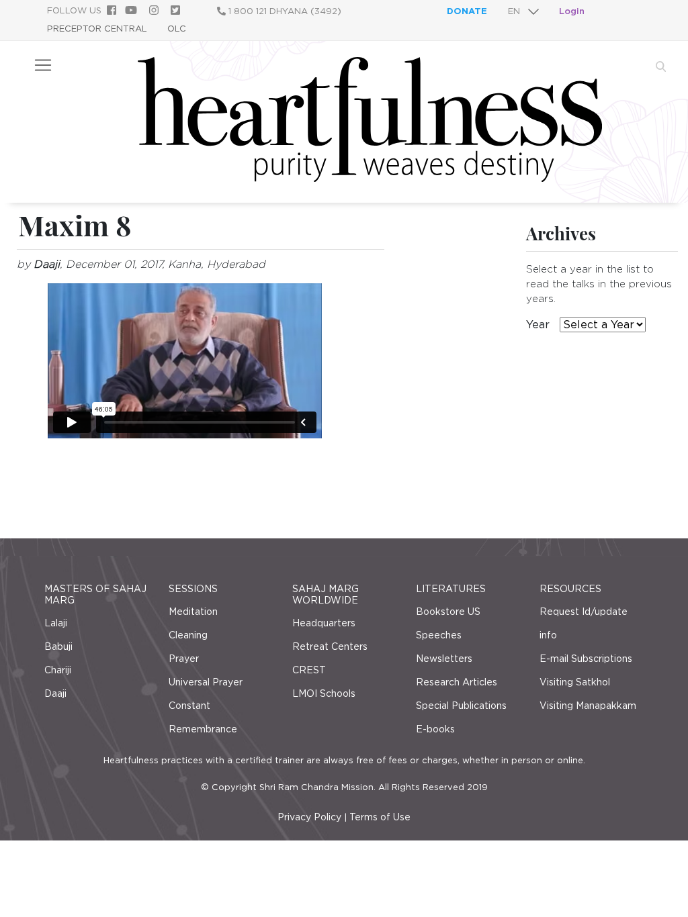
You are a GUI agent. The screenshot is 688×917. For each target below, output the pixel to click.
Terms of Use (380, 817)
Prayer (184, 658)
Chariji (57, 670)
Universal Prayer (206, 682)
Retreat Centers (330, 646)
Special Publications (461, 705)
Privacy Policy (309, 817)
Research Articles (456, 682)
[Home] (370, 178)
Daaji (55, 693)
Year (538, 324)
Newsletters (444, 658)
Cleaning (188, 635)
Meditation (193, 611)
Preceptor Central (97, 28)
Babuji (58, 646)
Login (572, 11)
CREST (309, 670)
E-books (435, 729)
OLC (176, 28)
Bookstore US (448, 611)
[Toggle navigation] (43, 65)
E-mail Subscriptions (586, 658)
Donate (467, 11)
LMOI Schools (323, 693)
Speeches (439, 635)
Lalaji (55, 623)
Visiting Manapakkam (588, 705)
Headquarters (323, 623)
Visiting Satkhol (575, 682)
